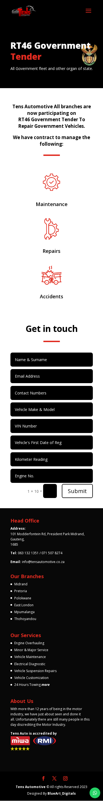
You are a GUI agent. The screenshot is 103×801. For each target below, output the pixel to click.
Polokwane (22, 598)
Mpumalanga (24, 612)
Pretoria (20, 591)
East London (24, 605)
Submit (77, 491)
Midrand (20, 584)
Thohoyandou (25, 618)
